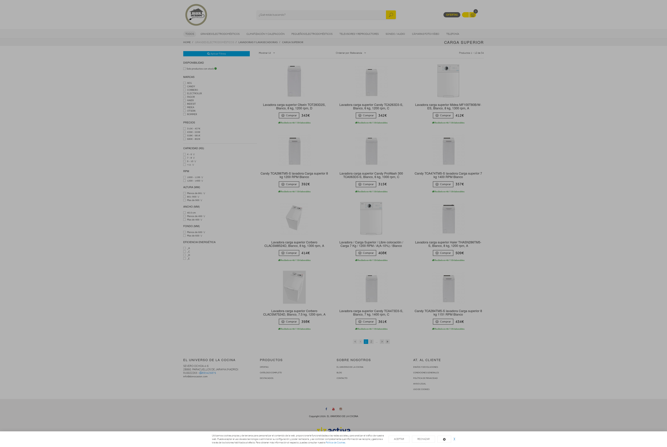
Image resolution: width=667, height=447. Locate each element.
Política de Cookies (335, 442)
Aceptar (399, 439)
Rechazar (423, 439)
